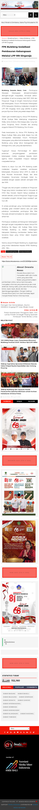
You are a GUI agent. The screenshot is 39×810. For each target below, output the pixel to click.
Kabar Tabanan (9, 717)
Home (4, 38)
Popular (19, 687)
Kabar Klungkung (10, 713)
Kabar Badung (9, 693)
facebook (7, 401)
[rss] (24, 732)
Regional (7, 687)
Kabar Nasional (27, 713)
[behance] (27, 732)
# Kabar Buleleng (25, 251)
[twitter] (7, 732)
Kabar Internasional (12, 703)
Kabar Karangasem (11, 710)
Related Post (7, 320)
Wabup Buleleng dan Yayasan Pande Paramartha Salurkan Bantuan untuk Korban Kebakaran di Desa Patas (19, 391)
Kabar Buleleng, (30, 61)
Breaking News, (19, 61)
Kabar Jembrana (10, 707)
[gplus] (11, 732)
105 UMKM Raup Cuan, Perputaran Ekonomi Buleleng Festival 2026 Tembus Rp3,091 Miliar (19, 341)
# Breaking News (12, 251)
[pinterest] (14, 732)
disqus (19, 401)
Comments (32, 687)
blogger (31, 401)
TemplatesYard (14, 804)
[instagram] (30, 732)
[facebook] (5, 732)
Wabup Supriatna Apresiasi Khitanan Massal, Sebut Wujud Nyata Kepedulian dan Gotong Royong (19, 366)
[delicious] (33, 732)
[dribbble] (21, 732)
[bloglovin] (17, 732)
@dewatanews (9, 642)
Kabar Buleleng (25, 38)
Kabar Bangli (23, 693)
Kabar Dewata (9, 700)
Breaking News (13, 38)
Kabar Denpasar (26, 697)
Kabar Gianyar (24, 700)
